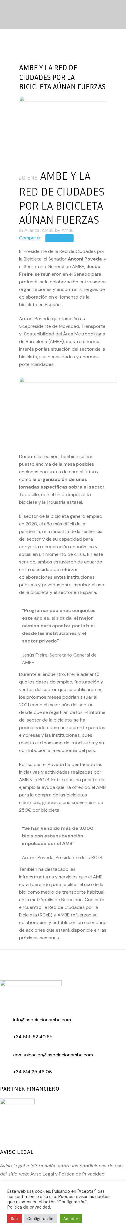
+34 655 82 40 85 (32, 1037)
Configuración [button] (40, 1218)
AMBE (48, 230)
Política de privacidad (28, 1207)
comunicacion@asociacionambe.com (53, 1055)
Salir (15, 1218)
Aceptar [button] (70, 1218)
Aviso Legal (42, 1174)
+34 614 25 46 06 (32, 1072)
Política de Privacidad (82, 1174)
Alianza (32, 230)
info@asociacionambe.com (42, 1020)
